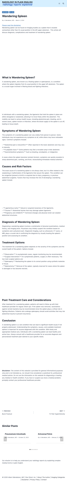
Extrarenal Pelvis (45, 434)
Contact (44, 480)
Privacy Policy (35, 480)
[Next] (61, 439)
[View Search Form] (63, 3)
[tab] (31, 449)
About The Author (43, 477)
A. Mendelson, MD (9, 20)
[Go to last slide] (5, 439)
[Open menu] (59, 3)
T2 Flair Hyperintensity (57, 412)
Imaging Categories (58, 477)
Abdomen (5, 12)
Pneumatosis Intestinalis (15, 434)
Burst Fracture (7, 412)
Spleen (12, 12)
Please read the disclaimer (11, 25)
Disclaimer (25, 480)
